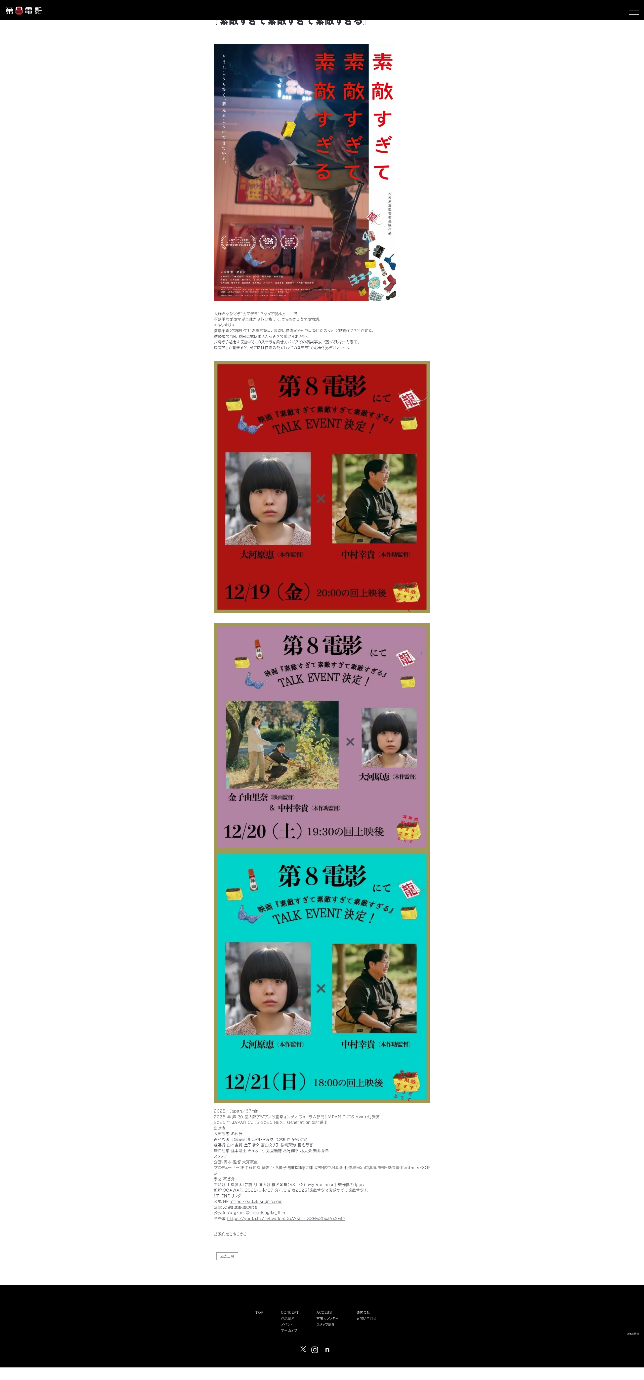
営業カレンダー (327, 1318)
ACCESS (324, 1312)
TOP (259, 1312)
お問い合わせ (366, 1318)
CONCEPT (290, 1312)
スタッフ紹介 (325, 1324)
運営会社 (363, 1312)
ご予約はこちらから (230, 1234)
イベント (287, 1324)
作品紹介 (288, 1318)
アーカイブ (289, 1330)
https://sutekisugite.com (256, 1201)
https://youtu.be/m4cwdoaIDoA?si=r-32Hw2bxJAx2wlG (286, 1218)
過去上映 (227, 1256)
